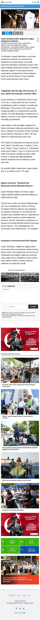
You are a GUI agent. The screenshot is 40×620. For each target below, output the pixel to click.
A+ (38, 39)
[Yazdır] (17, 33)
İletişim (24, 595)
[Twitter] (7, 33)
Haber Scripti (18, 613)
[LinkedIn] (10, 33)
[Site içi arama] (23, 608)
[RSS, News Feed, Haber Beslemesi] (20, 608)
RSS (29, 595)
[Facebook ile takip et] (16, 608)
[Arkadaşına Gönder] (14, 33)
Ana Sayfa (12, 595)
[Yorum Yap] (21, 33)
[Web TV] (35, 2)
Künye (19, 595)
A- (38, 41)
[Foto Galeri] (38, 2)
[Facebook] (3, 33)
